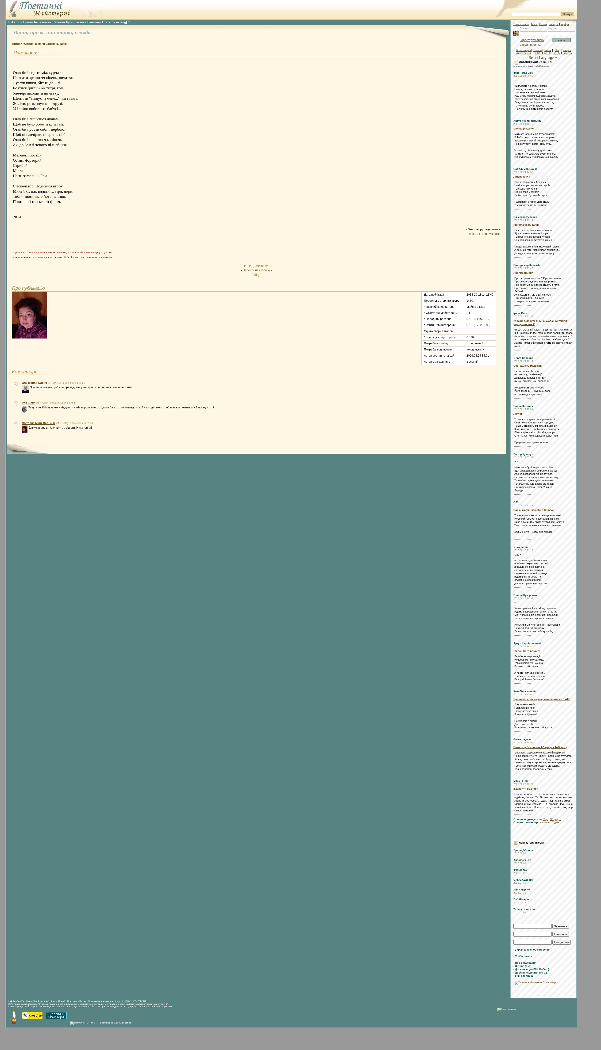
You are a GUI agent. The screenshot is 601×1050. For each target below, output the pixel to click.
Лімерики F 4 (521, 176)
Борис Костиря (523, 406)
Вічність (567, 53)
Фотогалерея (523, 50)
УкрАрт (565, 24)
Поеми (28, 22)
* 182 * (517, 554)
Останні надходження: (528, 819)
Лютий (517, 413)
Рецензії (59, 22)
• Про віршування (524, 962)
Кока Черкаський (524, 691)
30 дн (553, 819)
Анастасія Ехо (522, 860)
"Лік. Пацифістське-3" (256, 266)
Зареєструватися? (532, 40)
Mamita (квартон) (524, 128)
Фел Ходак (520, 869)
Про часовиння (523, 272)
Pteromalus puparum (526, 224)
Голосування (521, 24)
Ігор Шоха (28, 403)
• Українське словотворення (531, 949)
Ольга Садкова (523, 358)
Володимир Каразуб (526, 265)
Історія (567, 50)
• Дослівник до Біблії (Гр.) (530, 972)
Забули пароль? (530, 44)
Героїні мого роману (526, 651)
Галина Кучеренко (525, 595)
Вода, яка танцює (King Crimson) (534, 510)
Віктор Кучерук (523, 454)
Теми (534, 24)
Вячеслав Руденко (525, 217)
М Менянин (520, 781)
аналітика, (60, 32)
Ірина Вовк (520, 313)
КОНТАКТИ (139, 1001)
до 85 (556, 53)
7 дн (545, 819)
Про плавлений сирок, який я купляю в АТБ (541, 699)
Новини (537, 50)
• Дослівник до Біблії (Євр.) (531, 969)
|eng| (123, 22)
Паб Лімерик (521, 899)
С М (515, 502)
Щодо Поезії (58, 1001)
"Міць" (256, 275)
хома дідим (520, 547)
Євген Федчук (522, 739)
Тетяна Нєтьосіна (524, 909)
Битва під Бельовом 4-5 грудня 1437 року (540, 747)
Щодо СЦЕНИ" (123, 1001)
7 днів (555, 822)
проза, (38, 32)
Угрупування (523, 53)
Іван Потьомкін (523, 72)
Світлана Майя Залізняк (41, 44)
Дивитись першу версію (484, 234)
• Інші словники (523, 975)
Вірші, (22, 32)
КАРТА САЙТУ (16, 1001)
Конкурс (554, 24)
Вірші (63, 44)
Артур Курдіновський (527, 120)
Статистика (110, 22)
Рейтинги (94, 22)
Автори (16, 22)
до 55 (547, 53)
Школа (543, 24)
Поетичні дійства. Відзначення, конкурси (90, 1001)
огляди (83, 32)
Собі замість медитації (527, 365)
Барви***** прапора (525, 788)
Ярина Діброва (523, 850)
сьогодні (545, 822)
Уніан (547, 50)
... (560, 819)
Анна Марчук (521, 889)
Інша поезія (43, 22)
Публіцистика (76, 22)
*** (514, 80)
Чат (557, 50)
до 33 (537, 53)
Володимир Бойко (525, 168)
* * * (515, 461)
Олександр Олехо (34, 382)
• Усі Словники (522, 956)
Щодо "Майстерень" (38, 1001)
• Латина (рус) (522, 966)
